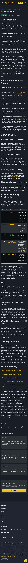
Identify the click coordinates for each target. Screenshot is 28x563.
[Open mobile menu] (25, 2)
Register (20, 2)
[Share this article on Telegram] (15, 427)
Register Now (14, 490)
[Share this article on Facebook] (8, 427)
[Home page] (9, 3)
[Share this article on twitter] (2, 427)
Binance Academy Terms (10, 556)
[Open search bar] (15, 2)
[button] (25, 2)
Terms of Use (22, 555)
